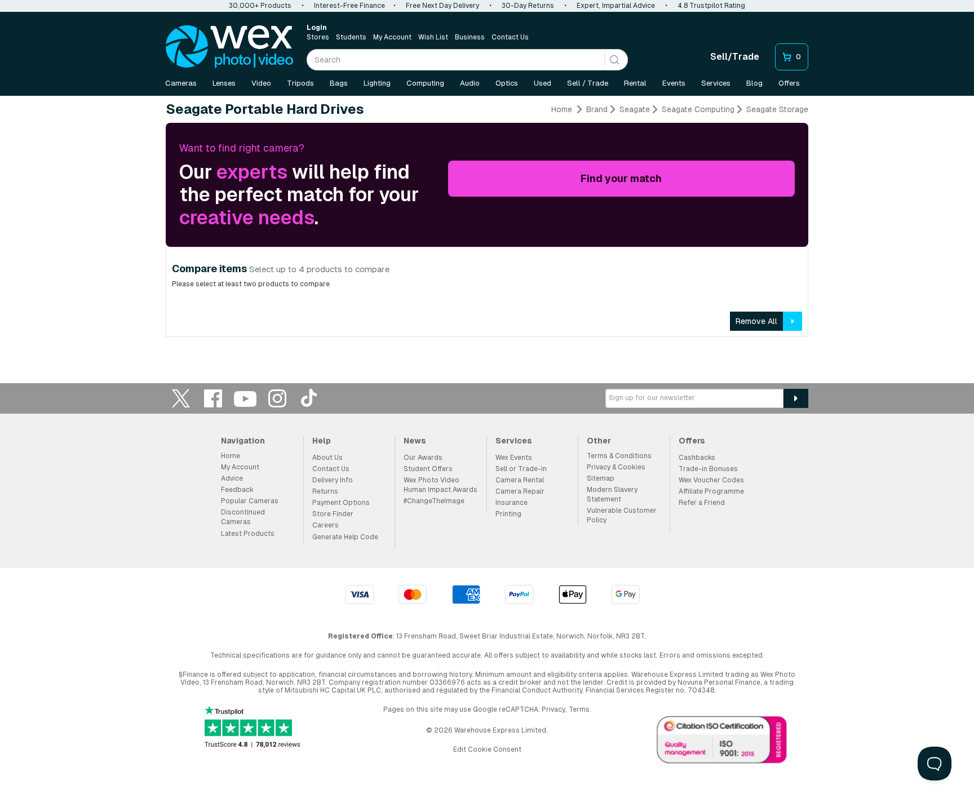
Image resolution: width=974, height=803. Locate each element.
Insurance (511, 503)
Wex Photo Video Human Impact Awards (440, 485)
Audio (470, 83)
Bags (339, 83)
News (415, 440)
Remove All (756, 321)
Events (673, 83)
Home (561, 109)
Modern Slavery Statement (612, 494)
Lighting (377, 83)
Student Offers (428, 469)
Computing (425, 83)
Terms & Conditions (619, 456)
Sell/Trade (734, 56)
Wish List (433, 37)
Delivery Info (332, 480)
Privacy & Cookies (616, 467)
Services (715, 83)
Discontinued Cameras (243, 517)
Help (321, 440)
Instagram (277, 398)
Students (351, 37)
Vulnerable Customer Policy (622, 515)
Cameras (181, 83)
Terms (579, 709)
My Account (392, 37)
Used (542, 83)
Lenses (224, 83)
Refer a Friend (702, 503)
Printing (508, 514)
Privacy (553, 709)
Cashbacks (697, 458)
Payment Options (341, 503)
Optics (506, 83)
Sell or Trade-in (521, 469)
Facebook (213, 398)
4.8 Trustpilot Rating (711, 5)
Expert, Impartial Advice (616, 5)
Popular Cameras (249, 501)
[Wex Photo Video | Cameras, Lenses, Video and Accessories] (229, 46)
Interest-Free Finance (349, 5)
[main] (487, 224)
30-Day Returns (528, 5)
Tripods (300, 83)
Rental (635, 83)
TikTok (309, 398)
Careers (325, 525)
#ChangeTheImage (434, 501)
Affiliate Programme (711, 491)
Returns (325, 491)
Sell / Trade (587, 83)
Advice (232, 478)
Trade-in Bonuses (708, 469)
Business (470, 37)
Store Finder (332, 514)
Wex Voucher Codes (711, 480)
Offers (789, 83)
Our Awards (423, 458)
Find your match (621, 178)
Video (261, 83)
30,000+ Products (260, 5)
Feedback (237, 490)
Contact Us (510, 37)
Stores (318, 37)
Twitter (181, 398)
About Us (327, 458)
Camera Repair (519, 491)
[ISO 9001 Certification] (722, 742)
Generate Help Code (345, 537)
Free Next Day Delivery (442, 5)
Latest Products (248, 534)
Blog (754, 83)
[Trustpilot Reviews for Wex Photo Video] (252, 728)
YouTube (245, 398)
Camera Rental (519, 480)
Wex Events (513, 458)
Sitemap (600, 478)
